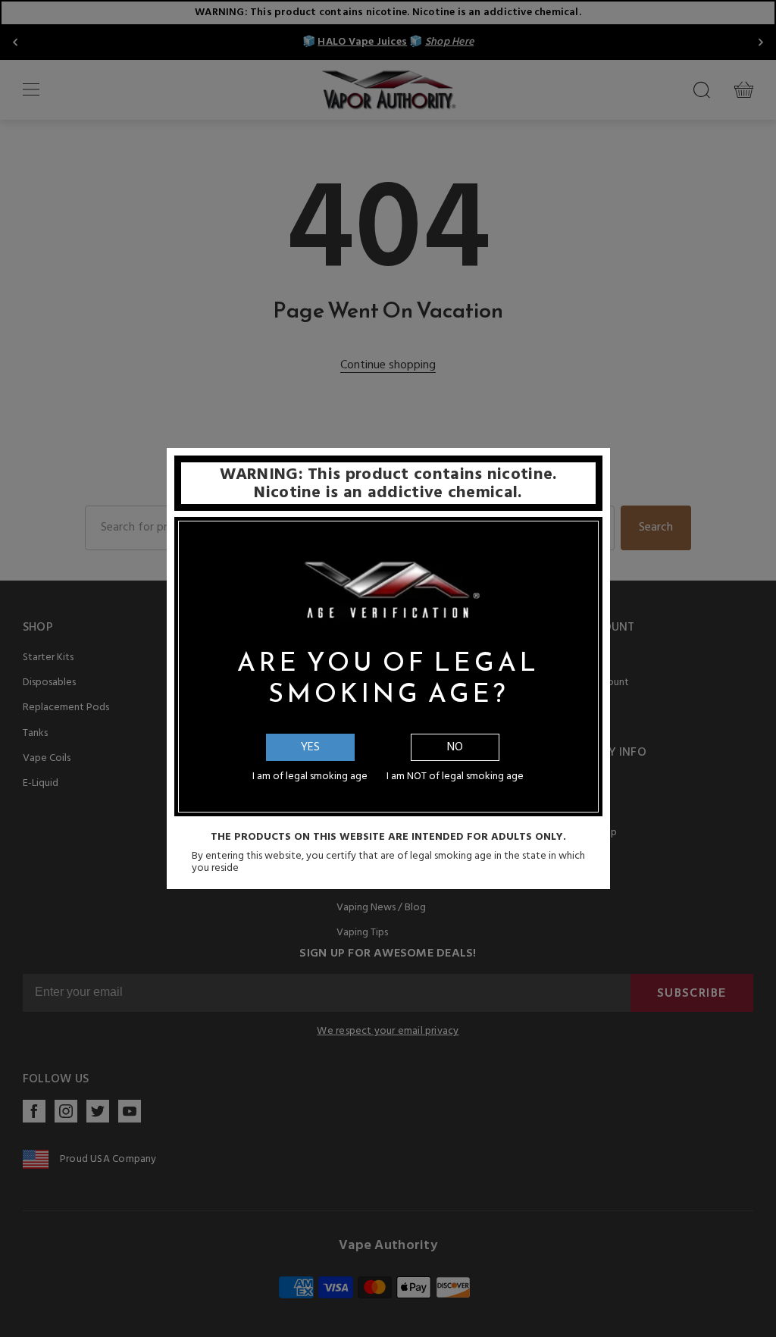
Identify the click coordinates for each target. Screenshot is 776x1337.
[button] (775, 1325)
